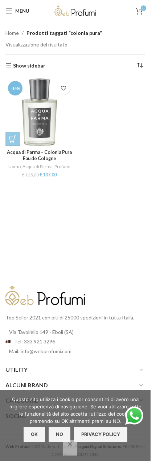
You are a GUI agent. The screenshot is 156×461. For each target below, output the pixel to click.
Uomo (14, 166)
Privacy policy (100, 434)
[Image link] (45, 295)
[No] (70, 448)
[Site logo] (75, 10)
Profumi (62, 166)
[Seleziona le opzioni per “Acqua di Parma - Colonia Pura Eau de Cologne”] (12, 139)
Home (12, 33)
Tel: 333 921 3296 (34, 341)
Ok (34, 434)
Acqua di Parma (37, 166)
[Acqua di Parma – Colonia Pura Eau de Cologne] (39, 112)
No (59, 434)
